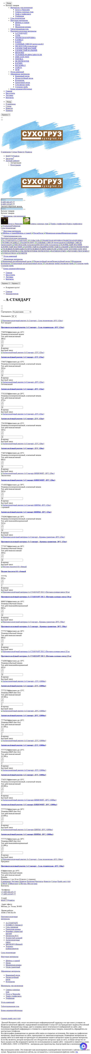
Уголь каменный (17, 72)
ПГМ (17, 70)
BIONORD (19, 53)
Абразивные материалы (20, 74)
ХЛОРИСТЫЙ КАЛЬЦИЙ (26, 50)
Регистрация (15, 165)
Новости (9, 108)
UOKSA (18, 68)
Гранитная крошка (13, 929)
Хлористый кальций (14, 938)
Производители (12, 294)
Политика (31, 881)
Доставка (9, 95)
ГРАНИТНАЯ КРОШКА (25, 38)
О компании (11, 104)
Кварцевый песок (22, 76)
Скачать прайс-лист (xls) (11, 1018)
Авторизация (15, 163)
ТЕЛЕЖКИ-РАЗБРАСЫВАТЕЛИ (28, 55)
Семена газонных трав (24, 12)
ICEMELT (19, 40)
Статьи (8, 106)
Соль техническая (17, 18)
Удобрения (19, 16)
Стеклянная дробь (22, 85)
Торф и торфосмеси (23, 14)
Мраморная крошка (23, 27)
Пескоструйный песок (24, 78)
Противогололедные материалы (23, 31)
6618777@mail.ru (8, 900)
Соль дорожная (12, 927)
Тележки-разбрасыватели (12, 947)
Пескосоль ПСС (12, 936)
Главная (9, 91)
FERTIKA (19, 59)
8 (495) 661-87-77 (8, 202)
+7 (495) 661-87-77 (8, 892)
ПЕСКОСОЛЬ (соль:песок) (26, 46)
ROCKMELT (20, 65)
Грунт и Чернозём (22, 10)
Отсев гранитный (13, 967)
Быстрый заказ (7, 350)
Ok (76, 1052)
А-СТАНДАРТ (21, 33)
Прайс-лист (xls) (64, 881)
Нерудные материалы (19, 20)
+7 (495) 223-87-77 (8, 894)
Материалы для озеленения (21, 8)
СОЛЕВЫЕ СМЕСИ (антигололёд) (29, 44)
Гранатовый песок (22, 82)
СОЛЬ (17, 35)
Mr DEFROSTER (22, 61)
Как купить (10, 93)
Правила (9, 110)
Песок (17, 25)
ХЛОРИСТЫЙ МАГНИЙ (25, 48)
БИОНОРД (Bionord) (14, 944)
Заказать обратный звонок (11, 206)
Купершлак (19, 80)
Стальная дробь (21, 87)
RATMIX (19, 63)
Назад (9, 3)
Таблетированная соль (19, 29)
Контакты (10, 97)
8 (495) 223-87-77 (8, 204)
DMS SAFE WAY (22, 57)
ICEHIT (18, 42)
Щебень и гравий (22, 23)
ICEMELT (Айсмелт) (14, 925)
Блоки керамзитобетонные (21, 89)
